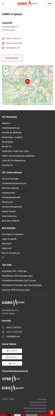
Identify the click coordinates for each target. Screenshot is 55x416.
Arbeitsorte (7, 165)
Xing (13, 363)
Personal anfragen (10, 179)
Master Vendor (9, 211)
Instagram (14, 357)
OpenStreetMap (46, 104)
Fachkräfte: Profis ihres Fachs (15, 151)
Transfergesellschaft (11, 197)
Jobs (49, 4)
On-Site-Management (12, 207)
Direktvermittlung (10, 188)
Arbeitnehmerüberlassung (14, 183)
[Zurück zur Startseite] (27, 3)
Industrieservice (9, 216)
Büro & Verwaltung (11, 253)
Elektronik (6, 248)
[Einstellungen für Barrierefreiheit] (51, 412)
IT (3, 258)
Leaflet (34, 104)
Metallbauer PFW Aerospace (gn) (17, 276)
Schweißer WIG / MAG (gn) (14, 271)
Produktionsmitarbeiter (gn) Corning (19, 280)
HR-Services (7, 202)
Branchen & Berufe (10, 221)
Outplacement (8, 193)
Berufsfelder (7, 142)
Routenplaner (12, 58)
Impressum (41, 399)
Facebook (14, 351)
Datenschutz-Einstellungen (35, 411)
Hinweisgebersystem (38, 402)
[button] (3, 3)
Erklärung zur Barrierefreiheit (34, 408)
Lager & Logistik (9, 239)
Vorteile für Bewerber (12, 132)
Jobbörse (6, 123)
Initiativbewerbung (10, 128)
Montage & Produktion (12, 234)
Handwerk (6, 244)
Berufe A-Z (7, 146)
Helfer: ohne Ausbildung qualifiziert (18, 156)
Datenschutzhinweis (38, 405)
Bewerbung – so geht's (12, 137)
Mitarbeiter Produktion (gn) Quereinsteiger (22, 285)
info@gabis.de (13, 336)
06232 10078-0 (14, 327)
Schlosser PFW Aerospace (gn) (16, 290)
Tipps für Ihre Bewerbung (13, 160)
